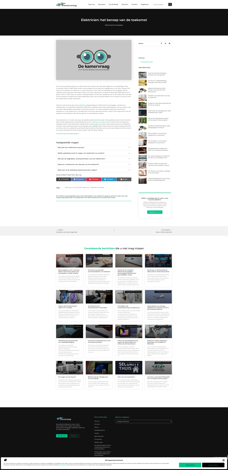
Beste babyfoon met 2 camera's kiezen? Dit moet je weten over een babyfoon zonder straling (69, 271)
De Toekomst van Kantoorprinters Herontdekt (97, 307)
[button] (223, 460)
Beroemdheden (99, 436)
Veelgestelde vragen (147, 61)
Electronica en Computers (114, 25)
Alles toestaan (190, 465)
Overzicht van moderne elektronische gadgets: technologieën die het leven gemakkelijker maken (127, 272)
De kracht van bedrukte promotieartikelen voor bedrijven (99, 270)
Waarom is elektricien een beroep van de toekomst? (94, 164)
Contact (134, 4)
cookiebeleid (63, 464)
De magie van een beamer (67, 377)
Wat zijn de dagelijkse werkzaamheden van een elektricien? (94, 159)
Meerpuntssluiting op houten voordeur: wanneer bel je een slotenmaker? (156, 89)
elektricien (82, 105)
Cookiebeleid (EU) (99, 430)
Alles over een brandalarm (126, 377)
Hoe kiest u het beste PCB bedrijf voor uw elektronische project (158, 377)
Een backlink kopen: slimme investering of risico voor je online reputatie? (102, 447)
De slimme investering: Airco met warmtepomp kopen (99, 341)
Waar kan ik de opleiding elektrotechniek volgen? (94, 170)
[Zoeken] (170, 4)
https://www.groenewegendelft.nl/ (67, 133)
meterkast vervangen (98, 122)
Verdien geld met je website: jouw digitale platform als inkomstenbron (102, 453)
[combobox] (160, 4)
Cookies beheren (213, 465)
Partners (125, 4)
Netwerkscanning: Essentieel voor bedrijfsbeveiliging (68, 341)
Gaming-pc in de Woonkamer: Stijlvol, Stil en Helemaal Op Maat (158, 270)
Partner (96, 427)
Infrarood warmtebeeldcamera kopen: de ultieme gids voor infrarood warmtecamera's (128, 342)
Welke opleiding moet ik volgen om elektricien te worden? (94, 153)
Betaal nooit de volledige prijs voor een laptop (98, 377)
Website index (98, 442)
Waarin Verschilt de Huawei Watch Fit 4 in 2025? (67, 307)
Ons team (101, 4)
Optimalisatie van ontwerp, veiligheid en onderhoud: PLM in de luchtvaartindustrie (158, 307)
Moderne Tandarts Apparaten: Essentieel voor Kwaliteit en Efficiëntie (157, 342)
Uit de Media (113, 4)
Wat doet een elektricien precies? (94, 147)
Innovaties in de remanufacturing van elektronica (129, 307)
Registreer (145, 4)
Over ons (91, 4)
